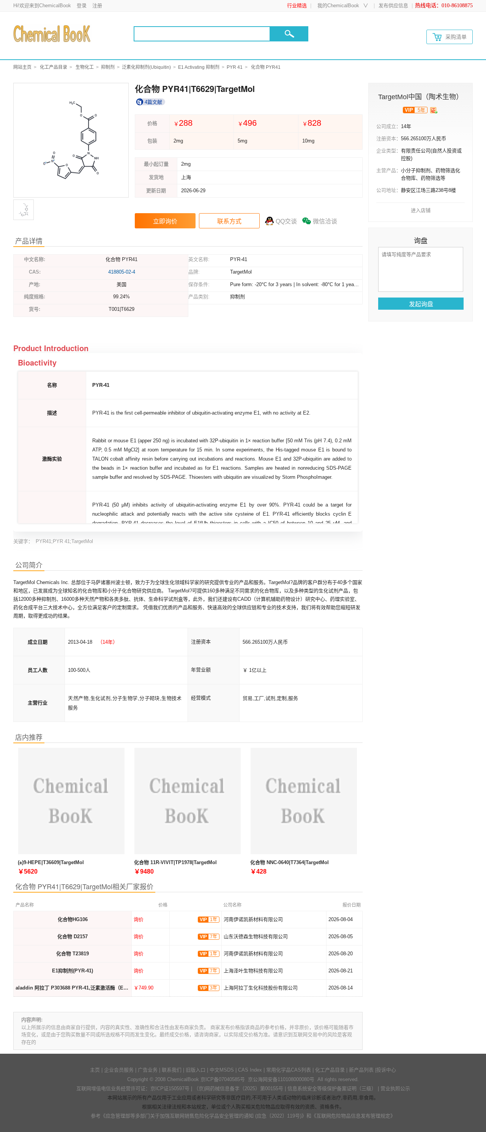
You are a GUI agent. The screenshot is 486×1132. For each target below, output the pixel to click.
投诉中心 (386, 1070)
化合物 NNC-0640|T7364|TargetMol (289, 862)
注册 (97, 5)
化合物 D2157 (72, 936)
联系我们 (171, 1070)
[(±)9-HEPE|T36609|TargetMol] (71, 802)
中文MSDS (222, 1070)
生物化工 (85, 67)
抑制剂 (108, 67)
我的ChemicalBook (338, 5)
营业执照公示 (395, 1088)
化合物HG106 (73, 919)
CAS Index (250, 1070)
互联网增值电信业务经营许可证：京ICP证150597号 (132, 1088)
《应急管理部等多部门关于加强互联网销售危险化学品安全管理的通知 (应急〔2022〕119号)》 (203, 1116)
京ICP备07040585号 (222, 1079)
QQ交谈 (286, 221)
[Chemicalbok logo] (52, 33)
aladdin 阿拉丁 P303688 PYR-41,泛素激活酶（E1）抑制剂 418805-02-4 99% (101, 988)
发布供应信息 (393, 5)
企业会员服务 (119, 1070)
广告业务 (148, 1070)
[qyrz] (433, 110)
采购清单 (456, 37)
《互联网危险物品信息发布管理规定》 (353, 1116)
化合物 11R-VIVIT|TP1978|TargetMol (175, 862)
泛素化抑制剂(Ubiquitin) (146, 67)
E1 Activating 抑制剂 (198, 67)
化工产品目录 (53, 67)
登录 (82, 5)
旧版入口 (195, 1070)
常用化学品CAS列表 (288, 1070)
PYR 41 (235, 67)
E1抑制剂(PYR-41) (72, 971)
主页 (95, 1070)
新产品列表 (361, 1070)
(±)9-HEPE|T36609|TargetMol (51, 862)
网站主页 (22, 67)
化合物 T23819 (72, 953)
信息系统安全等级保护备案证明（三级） (331, 1088)
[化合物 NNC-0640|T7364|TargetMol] (303, 802)
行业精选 (297, 5)
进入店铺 (421, 210)
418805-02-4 (121, 272)
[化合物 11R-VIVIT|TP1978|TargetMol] (187, 802)
